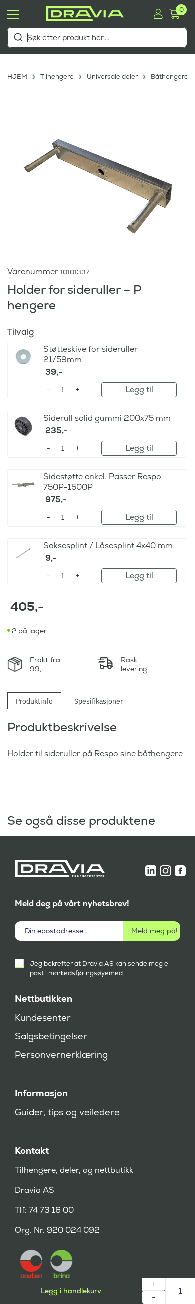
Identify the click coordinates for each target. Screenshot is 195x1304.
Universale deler (112, 76)
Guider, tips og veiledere (67, 1112)
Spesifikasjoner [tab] (98, 701)
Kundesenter (43, 1017)
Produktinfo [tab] (34, 701)
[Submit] (18, 37)
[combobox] (98, 37)
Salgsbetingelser (51, 1036)
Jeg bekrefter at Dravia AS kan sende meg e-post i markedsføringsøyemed (101, 968)
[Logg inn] (158, 14)
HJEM (18, 76)
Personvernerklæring (61, 1054)
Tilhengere (57, 76)
